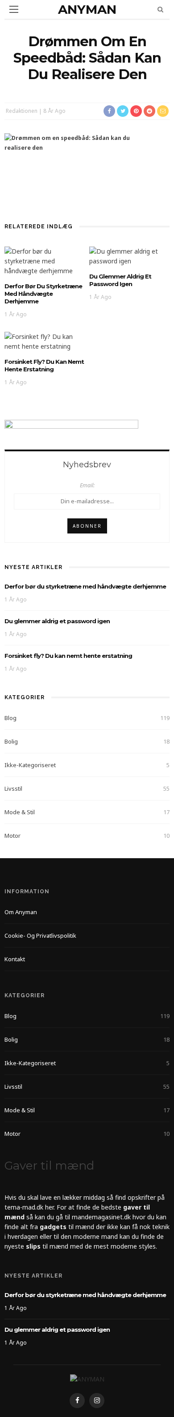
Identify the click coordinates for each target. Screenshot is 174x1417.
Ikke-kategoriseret (30, 765)
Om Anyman (20, 912)
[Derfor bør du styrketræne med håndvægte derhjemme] (44, 260)
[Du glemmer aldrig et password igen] (129, 255)
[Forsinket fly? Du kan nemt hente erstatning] (44, 341)
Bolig (11, 741)
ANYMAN (87, 9)
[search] (160, 9)
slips (33, 1246)
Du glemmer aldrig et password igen (120, 280)
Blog (10, 718)
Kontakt (14, 959)
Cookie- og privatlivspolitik (40, 935)
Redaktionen (21, 111)
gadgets (53, 1226)
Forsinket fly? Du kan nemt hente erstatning (44, 365)
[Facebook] (77, 1400)
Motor (12, 836)
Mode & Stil (19, 812)
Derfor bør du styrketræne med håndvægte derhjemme (43, 294)
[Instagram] (96, 1400)
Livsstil (13, 788)
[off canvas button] (13, 9)
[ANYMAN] (87, 1378)
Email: (87, 485)
